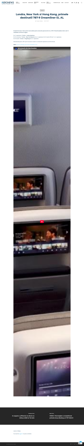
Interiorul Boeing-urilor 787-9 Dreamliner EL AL (27, 44)
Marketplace (56, 2)
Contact (67, 2)
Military (43, 2)
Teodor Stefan (39, 21)
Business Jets (36, 2)
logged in (21, 433)
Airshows (30, 2)
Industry (25, 2)
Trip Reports (48, 2)
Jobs (62, 2)
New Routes (18, 2)
